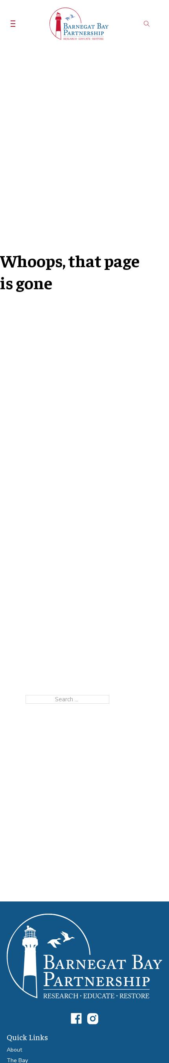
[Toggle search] (146, 24)
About (14, 1050)
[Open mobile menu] (13, 23)
